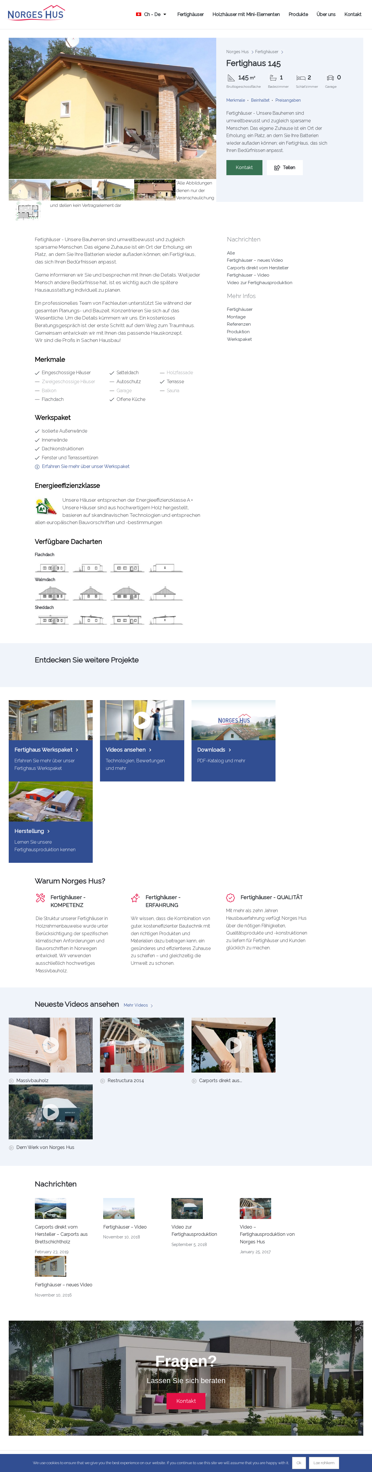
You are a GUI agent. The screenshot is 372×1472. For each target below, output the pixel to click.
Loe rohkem (324, 1463)
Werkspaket (239, 339)
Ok (299, 1463)
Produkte (298, 14)
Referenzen (239, 324)
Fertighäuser (190, 14)
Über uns (326, 14)
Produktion (238, 331)
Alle (231, 253)
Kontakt (353, 14)
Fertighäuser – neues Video (255, 260)
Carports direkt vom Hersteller (258, 267)
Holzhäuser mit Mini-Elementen (246, 14)
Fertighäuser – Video (248, 275)
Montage (236, 317)
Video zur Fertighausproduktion (259, 282)
